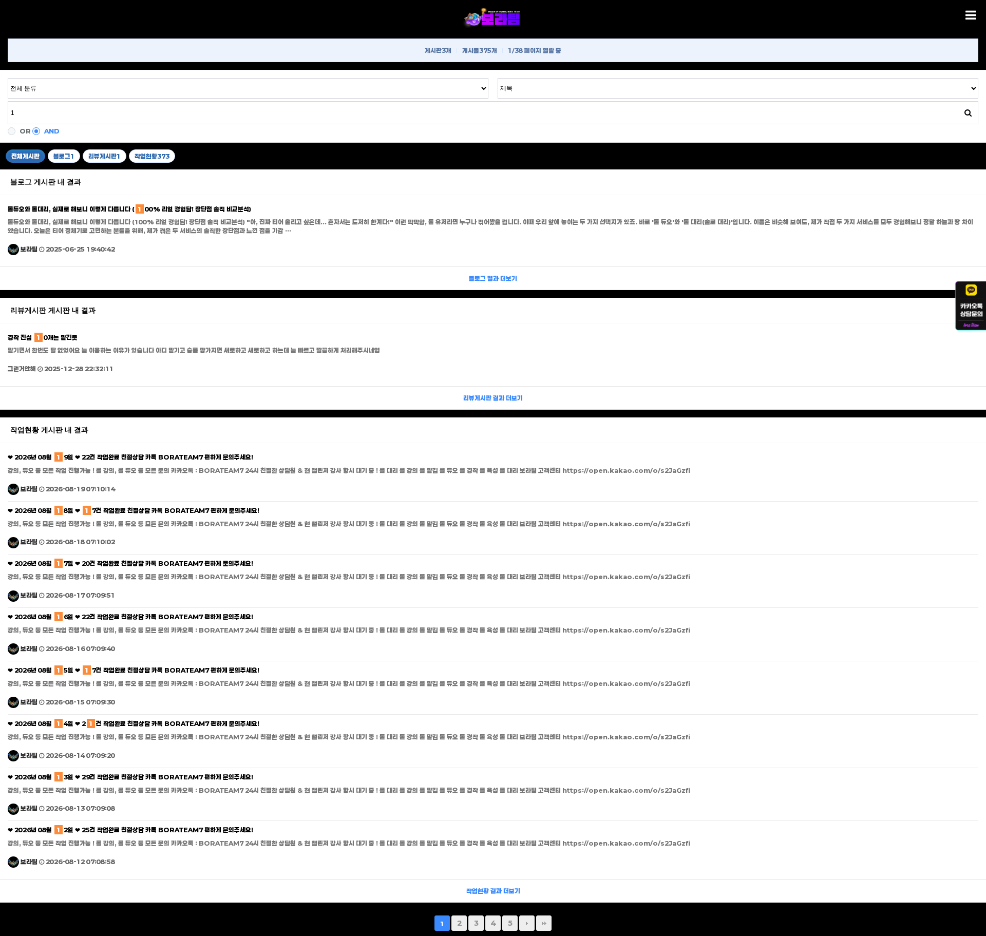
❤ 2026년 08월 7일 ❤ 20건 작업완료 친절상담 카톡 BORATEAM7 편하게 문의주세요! (130, 563)
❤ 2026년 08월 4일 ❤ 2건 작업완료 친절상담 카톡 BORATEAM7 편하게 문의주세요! (133, 723)
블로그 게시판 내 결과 (45, 182)
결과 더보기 (493, 278)
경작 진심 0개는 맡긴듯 (43, 337)
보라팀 (28, 249)
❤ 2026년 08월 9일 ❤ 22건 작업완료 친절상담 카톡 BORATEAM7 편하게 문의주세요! (130, 457)
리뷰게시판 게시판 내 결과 (53, 310)
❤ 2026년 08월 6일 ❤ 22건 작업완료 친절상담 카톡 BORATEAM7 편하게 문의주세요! (130, 616)
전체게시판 (25, 156)
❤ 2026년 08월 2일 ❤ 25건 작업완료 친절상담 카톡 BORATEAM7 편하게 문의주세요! (130, 829)
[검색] (968, 112)
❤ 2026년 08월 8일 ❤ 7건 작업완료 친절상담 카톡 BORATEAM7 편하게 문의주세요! (133, 510)
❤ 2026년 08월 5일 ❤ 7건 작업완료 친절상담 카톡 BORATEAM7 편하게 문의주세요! (133, 670)
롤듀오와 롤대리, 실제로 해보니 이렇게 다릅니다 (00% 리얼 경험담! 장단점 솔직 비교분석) (129, 209)
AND (52, 131)
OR (25, 131)
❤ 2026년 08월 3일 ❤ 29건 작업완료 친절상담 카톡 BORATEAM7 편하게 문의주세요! (130, 776)
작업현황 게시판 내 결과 (49, 430)
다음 (527, 923)
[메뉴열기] (970, 15)
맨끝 (544, 923)
